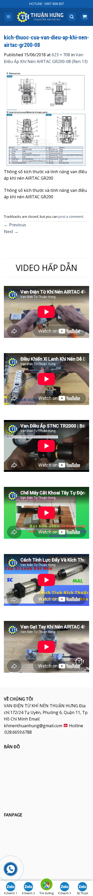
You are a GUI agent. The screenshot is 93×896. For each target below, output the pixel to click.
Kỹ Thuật (82, 893)
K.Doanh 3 (64, 893)
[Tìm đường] (46, 885)
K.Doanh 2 (28, 893)
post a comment (70, 216)
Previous (15, 225)
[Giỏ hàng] (84, 17)
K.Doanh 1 (10, 893)
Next (11, 231)
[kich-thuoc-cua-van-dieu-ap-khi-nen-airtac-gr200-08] (46, 119)
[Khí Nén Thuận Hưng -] (40, 17)
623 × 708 (61, 55)
